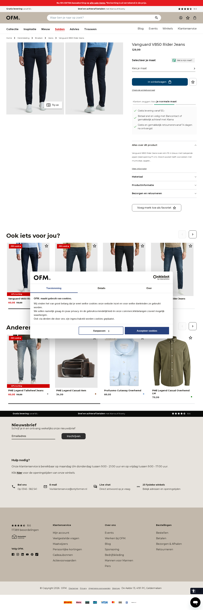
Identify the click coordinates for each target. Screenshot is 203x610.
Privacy (83, 588)
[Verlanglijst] (188, 18)
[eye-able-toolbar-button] (193, 591)
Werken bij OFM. (115, 538)
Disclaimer (73, 588)
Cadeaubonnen (63, 554)
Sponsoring (112, 549)
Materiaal (137, 176)
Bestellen (162, 532)
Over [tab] (149, 288)
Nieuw (45, 29)
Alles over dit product (144, 145)
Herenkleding (23, 38)
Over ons (110, 525)
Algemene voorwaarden (99, 588)
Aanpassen (99, 330)
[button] (188, 18)
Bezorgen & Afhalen (169, 543)
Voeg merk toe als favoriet (154, 207)
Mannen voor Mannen (119, 560)
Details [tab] (101, 288)
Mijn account (61, 532)
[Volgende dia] (193, 234)
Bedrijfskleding (114, 554)
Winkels (168, 28)
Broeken (39, 38)
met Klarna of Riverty (101, 9)
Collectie (12, 29)
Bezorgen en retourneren (147, 193)
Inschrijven (73, 436)
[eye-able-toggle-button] (200, 591)
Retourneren (164, 549)
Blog (141, 28)
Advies (74, 29)
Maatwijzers (60, 543)
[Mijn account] (181, 18)
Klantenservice (187, 28)
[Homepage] (13, 18)
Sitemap (116, 588)
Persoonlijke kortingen (67, 549)
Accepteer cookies (147, 330)
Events (153, 28)
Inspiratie (30, 29)
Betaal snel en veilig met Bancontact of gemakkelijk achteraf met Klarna (160, 118)
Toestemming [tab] (53, 288)
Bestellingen (164, 525)
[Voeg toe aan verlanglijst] (193, 82)
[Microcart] (195, 18)
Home (9, 38)
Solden (60, 29)
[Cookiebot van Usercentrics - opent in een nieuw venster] (155, 277)
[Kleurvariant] (47, 394)
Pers (108, 566)
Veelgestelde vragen (66, 538)
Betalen (161, 538)
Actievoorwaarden (64, 560)
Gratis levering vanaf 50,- (151, 110)
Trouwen (90, 29)
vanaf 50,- (19, 9)
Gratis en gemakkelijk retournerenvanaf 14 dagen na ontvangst (165, 127)
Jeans (50, 38)
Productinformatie (143, 185)
